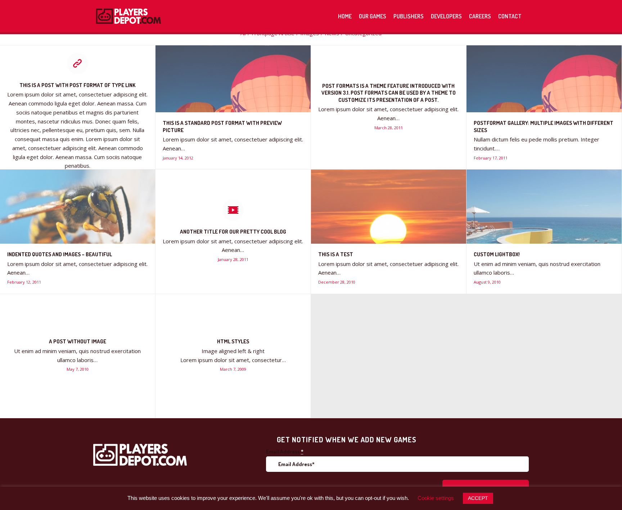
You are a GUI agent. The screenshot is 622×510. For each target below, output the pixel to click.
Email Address (284, 451)
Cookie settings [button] (436, 498)
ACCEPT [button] (478, 498)
